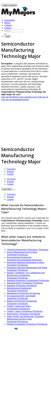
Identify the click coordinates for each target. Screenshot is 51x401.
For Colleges (7, 372)
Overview (11, 169)
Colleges (8, 25)
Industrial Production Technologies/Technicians (28, 280)
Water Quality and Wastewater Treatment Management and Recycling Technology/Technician (25, 319)
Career (8, 351)
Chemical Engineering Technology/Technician (27, 249)
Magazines (6, 375)
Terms (4, 397)
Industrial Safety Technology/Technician (25, 283)
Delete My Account (10, 378)
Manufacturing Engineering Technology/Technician (19, 289)
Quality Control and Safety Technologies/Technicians (19, 307)
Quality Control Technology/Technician (24, 311)
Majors (7, 22)
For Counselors (8, 370)
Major (7, 338)
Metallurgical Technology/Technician (23, 293)
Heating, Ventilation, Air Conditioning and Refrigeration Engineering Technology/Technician (26, 275)
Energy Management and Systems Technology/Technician (22, 253)
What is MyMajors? (10, 367)
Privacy (11, 397)
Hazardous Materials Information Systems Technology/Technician (25, 263)
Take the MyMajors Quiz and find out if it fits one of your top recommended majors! (24, 98)
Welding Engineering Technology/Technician (27, 324)
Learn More (6, 189)
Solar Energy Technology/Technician (23, 314)
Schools (10, 171)
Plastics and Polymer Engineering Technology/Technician (22, 302)
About (4, 361)
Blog (3, 380)
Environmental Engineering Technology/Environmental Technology (24, 258)
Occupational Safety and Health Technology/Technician (21, 297)
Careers (7, 28)
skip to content (44, 2)
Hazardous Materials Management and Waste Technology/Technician (27, 268)
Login (7, 36)
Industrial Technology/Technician (22, 285)
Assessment (9, 20)
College (8, 344)
